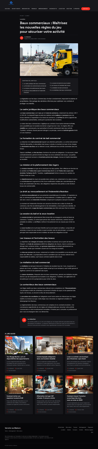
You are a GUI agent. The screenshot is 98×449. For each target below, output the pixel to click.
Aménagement (43, 8)
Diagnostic (53, 8)
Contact (86, 8)
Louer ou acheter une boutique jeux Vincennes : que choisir (77, 358)
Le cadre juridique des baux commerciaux (35, 83)
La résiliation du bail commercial (59, 87)
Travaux (34, 8)
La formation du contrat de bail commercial (35, 86)
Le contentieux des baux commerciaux (61, 90)
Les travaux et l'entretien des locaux (60, 85)
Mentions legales (89, 429)
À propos (77, 8)
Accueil (7, 8)
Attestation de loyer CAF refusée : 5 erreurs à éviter (46, 397)
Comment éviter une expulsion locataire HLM (15, 397)
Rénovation (26, 8)
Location (62, 8)
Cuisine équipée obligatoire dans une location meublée (46, 358)
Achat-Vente (16, 8)
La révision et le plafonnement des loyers (34, 88)
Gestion (69, 8)
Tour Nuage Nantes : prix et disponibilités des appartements (18, 358)
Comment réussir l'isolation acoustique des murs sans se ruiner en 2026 (76, 398)
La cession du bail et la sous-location (61, 83)
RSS (92, 432)
